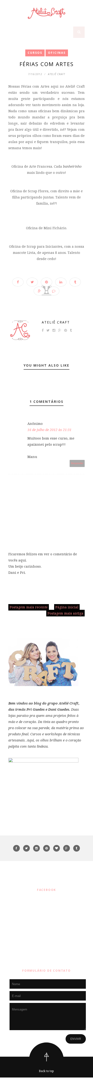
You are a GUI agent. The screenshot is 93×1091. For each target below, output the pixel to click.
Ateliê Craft (56, 322)
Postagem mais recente (29, 607)
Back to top (46, 1071)
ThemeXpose (47, 1084)
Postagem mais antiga (65, 613)
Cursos (35, 53)
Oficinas (57, 53)
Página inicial (66, 607)
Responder (77, 463)
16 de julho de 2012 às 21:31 (49, 429)
